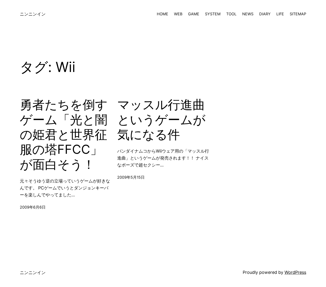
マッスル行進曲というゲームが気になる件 (161, 119)
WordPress (295, 272)
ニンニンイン (33, 14)
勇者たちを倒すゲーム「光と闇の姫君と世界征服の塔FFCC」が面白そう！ (64, 134)
